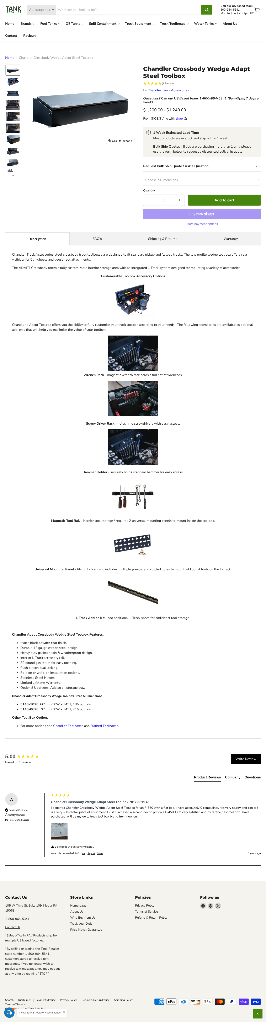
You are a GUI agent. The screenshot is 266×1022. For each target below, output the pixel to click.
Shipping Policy (123, 1000)
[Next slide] (12, 175)
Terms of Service (146, 911)
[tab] (207, 778)
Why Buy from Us (82, 917)
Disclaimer (24, 1000)
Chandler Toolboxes (68, 726)
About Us (230, 23)
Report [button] (91, 853)
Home (9, 23)
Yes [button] (83, 853)
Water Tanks (204, 23)
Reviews (29, 35)
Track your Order (82, 924)
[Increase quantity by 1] (179, 200)
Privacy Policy (144, 905)
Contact (11, 35)
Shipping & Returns (162, 239)
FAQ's (97, 239)
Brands (26, 23)
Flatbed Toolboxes (104, 726)
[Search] (206, 10)
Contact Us (12, 927)
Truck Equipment (138, 23)
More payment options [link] (202, 224)
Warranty (231, 239)
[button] (13, 70)
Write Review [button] (245, 759)
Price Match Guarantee (86, 930)
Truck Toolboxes (173, 23)
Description (37, 239)
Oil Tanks (73, 23)
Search (9, 1000)
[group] (27, 756)
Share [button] (100, 853)
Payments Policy (45, 1000)
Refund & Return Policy (151, 917)
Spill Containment (103, 23)
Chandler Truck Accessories (168, 90)
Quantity (149, 190)
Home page (78, 905)
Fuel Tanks (49, 23)
